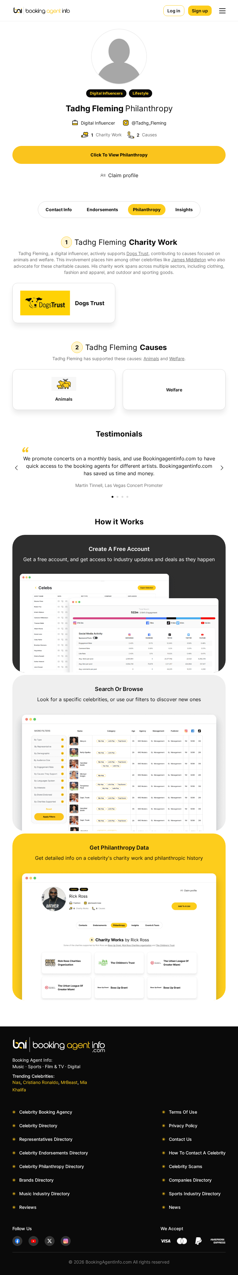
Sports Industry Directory (195, 1193)
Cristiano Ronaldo (40, 1082)
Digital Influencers (106, 93)
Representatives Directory (46, 1139)
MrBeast (69, 1082)
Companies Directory (190, 1180)
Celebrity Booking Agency (45, 1112)
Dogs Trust (137, 253)
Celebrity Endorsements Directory (53, 1152)
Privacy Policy (183, 1125)
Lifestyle (140, 93)
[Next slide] (222, 467)
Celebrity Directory (38, 1125)
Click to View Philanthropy (119, 154)
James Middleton (188, 259)
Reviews (28, 1207)
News (175, 1207)
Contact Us (180, 1139)
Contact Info (59, 209)
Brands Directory (36, 1180)
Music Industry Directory (44, 1193)
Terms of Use (183, 1112)
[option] (119, 467)
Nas (16, 1082)
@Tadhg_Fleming (149, 123)
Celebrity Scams (185, 1166)
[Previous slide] (16, 467)
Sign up (200, 10)
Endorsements (102, 209)
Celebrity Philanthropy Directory (51, 1166)
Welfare (176, 358)
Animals (151, 358)
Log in (173, 10)
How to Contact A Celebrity (197, 1152)
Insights (184, 209)
